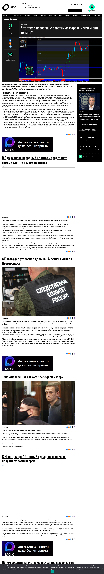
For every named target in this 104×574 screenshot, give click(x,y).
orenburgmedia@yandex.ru (32, 7)
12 (86, 149)
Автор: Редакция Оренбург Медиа (10, 59)
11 (83, 149)
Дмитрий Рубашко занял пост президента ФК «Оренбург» (87, 89)
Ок (52, 571)
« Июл (80, 137)
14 (92, 149)
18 (83, 153)
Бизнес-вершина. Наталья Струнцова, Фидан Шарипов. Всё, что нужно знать (89, 115)
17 (80, 153)
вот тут (48, 89)
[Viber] (74, 134)
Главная (6, 19)
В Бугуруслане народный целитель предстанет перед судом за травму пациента (34, 160)
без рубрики (13, 19)
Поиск (74, 10)
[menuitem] (6, 15)
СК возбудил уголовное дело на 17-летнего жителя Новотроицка (37, 261)
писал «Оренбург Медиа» (16, 246)
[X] (72, 134)
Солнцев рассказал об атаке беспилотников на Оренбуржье (87, 129)
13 (89, 149)
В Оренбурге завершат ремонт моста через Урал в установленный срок (89, 120)
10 (80, 149)
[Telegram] (10, 46)
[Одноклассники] (10, 43)
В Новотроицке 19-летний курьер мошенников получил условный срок (34, 458)
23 (98, 153)
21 (92, 153)
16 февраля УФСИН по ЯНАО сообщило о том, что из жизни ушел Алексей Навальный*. (36, 437)
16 (98, 149)
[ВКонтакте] (10, 40)
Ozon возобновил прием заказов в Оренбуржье (88, 125)
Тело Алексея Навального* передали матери (32, 376)
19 (86, 153)
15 (95, 149)
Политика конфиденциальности (92, 569)
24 (80, 156)
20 (89, 153)
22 (95, 153)
